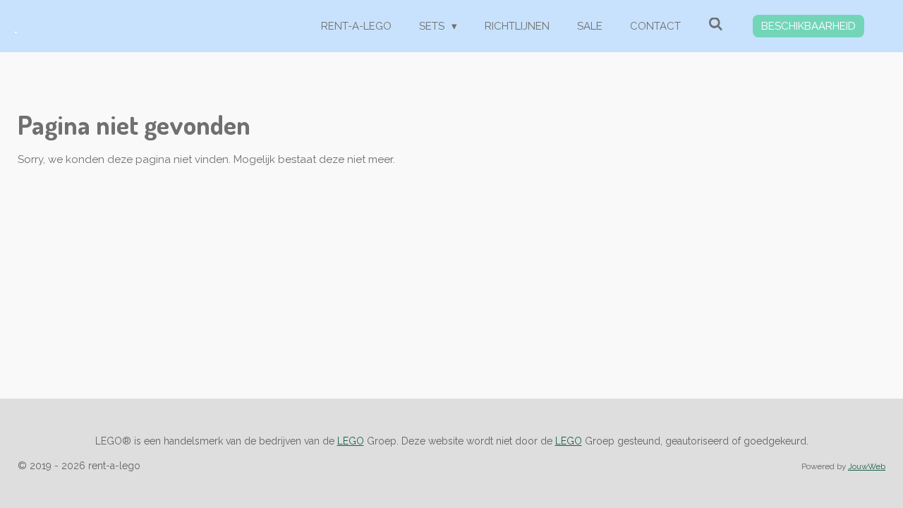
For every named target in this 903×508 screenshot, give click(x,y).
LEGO (350, 441)
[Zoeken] (716, 25)
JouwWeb (866, 466)
